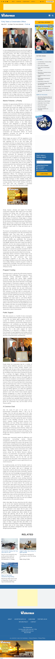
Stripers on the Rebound (43, 88)
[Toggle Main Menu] (50, 15)
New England (41, 167)
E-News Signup (26, 1)
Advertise (18, 1)
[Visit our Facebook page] (1, 1)
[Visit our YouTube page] (7, 1)
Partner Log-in (42, 619)
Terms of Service (33, 638)
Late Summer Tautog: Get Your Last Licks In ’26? (9, 551)
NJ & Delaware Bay (42, 170)
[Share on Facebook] (25, 24)
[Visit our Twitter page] (3, 1)
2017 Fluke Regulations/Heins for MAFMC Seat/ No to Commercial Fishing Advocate (45, 98)
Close (1, 658)
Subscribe (31, 619)
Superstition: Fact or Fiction (44, 103)
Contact (33, 1)
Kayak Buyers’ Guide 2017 (43, 81)
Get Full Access (44, 22)
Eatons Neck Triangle (42, 104)
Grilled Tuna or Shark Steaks (44, 101)
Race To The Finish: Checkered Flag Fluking (7, 576)
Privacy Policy (41, 638)
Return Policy (23, 621)
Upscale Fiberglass (42, 106)
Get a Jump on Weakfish (43, 65)
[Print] (29, 24)
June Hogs (40, 70)
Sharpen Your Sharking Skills (44, 86)
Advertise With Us (20, 619)
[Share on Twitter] (27, 24)
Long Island (41, 168)
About (13, 1)
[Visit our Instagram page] (5, 1)
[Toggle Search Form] (53, 16)
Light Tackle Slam (41, 63)
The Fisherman (8, 16)
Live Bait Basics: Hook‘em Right (44, 61)
